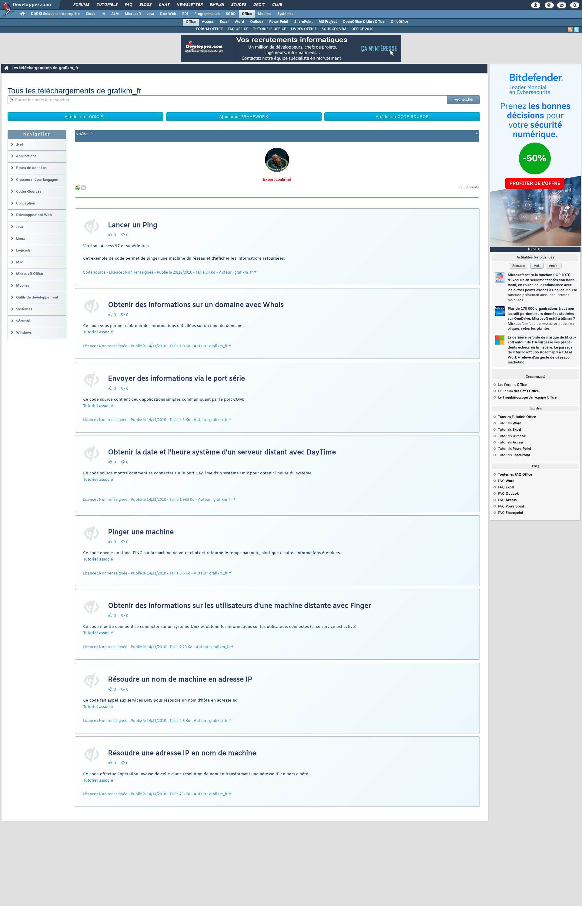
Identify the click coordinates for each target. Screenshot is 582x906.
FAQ (128, 4)
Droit (259, 4)
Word (239, 22)
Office (247, 14)
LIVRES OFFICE (304, 29)
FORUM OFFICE (209, 29)
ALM (115, 14)
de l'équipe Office (542, 398)
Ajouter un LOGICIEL (85, 117)
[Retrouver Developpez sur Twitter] (576, 29)
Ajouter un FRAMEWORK (243, 117)
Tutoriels (107, 4)
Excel (224, 22)
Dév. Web (168, 14)
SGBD (231, 14)
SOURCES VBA (334, 29)
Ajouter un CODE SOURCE (402, 117)
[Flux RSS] (570, 29)
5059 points (469, 187)
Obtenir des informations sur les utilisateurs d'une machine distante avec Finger (239, 606)
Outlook (256, 22)
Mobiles (264, 14)
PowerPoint (278, 22)
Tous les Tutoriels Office (517, 417)
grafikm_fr (84, 133)
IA (103, 14)
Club (276, 4)
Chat (164, 4)
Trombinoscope (515, 398)
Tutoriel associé (98, 332)
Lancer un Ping (132, 225)
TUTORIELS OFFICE (269, 29)
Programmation (207, 14)
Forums (81, 4)
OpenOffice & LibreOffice (364, 22)
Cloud (90, 14)
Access (208, 22)
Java (150, 14)
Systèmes (285, 14)
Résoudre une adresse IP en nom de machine (182, 753)
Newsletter (189, 4)
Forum (521, 391)
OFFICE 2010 (362, 29)
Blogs (145, 4)
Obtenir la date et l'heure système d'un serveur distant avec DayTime (222, 452)
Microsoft (133, 14)
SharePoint (303, 22)
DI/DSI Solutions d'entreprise (55, 14)
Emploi (216, 4)
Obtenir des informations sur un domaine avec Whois (196, 305)
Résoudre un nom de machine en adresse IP (180, 679)
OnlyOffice (399, 22)
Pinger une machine (141, 532)
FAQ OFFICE (238, 29)
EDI (185, 14)
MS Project (328, 22)
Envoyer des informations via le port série (176, 378)
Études (238, 4)
